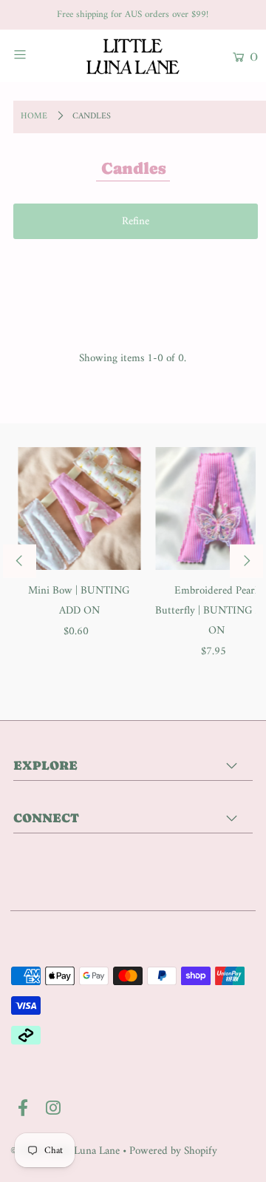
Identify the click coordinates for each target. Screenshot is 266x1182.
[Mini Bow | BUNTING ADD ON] (79, 508)
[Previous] (19, 560)
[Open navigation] (35, 54)
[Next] (246, 560)
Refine (135, 222)
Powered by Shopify (173, 1151)
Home (34, 116)
